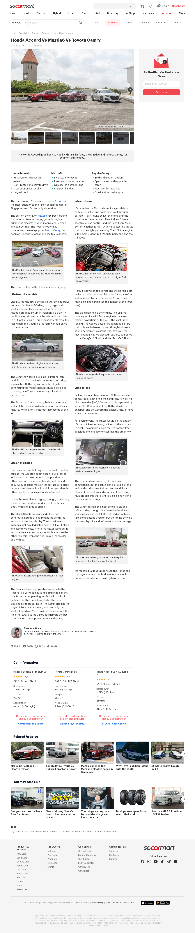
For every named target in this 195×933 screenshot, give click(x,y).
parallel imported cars (54, 918)
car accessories (61, 920)
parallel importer (93, 918)
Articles (166, 13)
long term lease (116, 923)
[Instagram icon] (149, 861)
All (96, 23)
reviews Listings (49, 33)
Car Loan (21, 870)
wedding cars (144, 923)
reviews (35, 33)
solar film (49, 920)
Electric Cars (23, 862)
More (182, 13)
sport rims (120, 920)
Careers (113, 859)
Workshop (53, 855)
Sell (97, 13)
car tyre (111, 920)
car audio (153, 918)
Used (26, 13)
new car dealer (78, 918)
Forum (20, 886)
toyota (14, 832)
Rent (85, 13)
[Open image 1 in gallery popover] (72, 90)
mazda (57, 832)
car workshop (91, 920)
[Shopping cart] (142, 6)
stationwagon (145, 916)
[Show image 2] (36, 138)
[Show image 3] (53, 138)
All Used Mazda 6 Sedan (30, 724)
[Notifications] (150, 6)
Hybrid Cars (22, 866)
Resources (22, 890)
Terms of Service (82, 903)
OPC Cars (124, 916)
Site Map (117, 903)
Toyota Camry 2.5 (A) (66, 672)
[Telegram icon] (169, 861)
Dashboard (178, 6)
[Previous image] (14, 89)
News (129, 23)
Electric (41, 13)
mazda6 (66, 832)
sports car (97, 916)
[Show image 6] (104, 138)
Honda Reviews (66, 33)
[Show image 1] (19, 138)
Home (13, 33)
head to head (110, 832)
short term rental (101, 923)
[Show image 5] (87, 138)
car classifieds (66, 916)
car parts (72, 920)
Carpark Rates (85, 851)
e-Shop (130, 13)
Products (52, 859)
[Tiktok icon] (162, 861)
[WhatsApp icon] (175, 861)
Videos (177, 23)
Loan (71, 13)
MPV (153, 916)
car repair (81, 920)
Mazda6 (42, 216)
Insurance (148, 13)
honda (35, 832)
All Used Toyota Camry (72, 724)
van (35, 918)
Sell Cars (21, 878)
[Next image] (130, 89)
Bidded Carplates (87, 855)
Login (165, 6)
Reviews (16, 22)
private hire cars (130, 923)
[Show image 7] (121, 138)
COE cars (115, 916)
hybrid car (106, 916)
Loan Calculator (86, 863)
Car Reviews (84, 867)
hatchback (133, 916)
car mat (128, 920)
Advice (145, 23)
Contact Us (115, 855)
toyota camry (25, 832)
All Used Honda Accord (113, 724)
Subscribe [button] (162, 92)
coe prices (71, 923)
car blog (59, 923)
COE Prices (83, 859)
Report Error (129, 903)
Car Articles (24, 33)
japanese (98, 832)
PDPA (108, 903)
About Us (113, 851)
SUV (158, 916)
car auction (105, 918)
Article (20, 882)
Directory (113, 13)
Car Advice (83, 871)
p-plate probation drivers (97, 925)
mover (145, 920)
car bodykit (103, 920)
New (12, 13)
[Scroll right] (132, 138)
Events (51, 867)
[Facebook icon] (142, 861)
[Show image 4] (70, 138)
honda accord (46, 832)
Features (161, 23)
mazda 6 (75, 832)
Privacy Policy (97, 903)
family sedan (86, 832)
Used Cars (22, 858)
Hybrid (57, 13)
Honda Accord (55, 201)
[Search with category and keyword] (131, 6)
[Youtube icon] (156, 861)
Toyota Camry (52, 230)
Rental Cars (22, 874)
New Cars (21, 854)
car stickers (137, 920)
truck (40, 918)
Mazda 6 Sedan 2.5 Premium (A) (29, 672)
